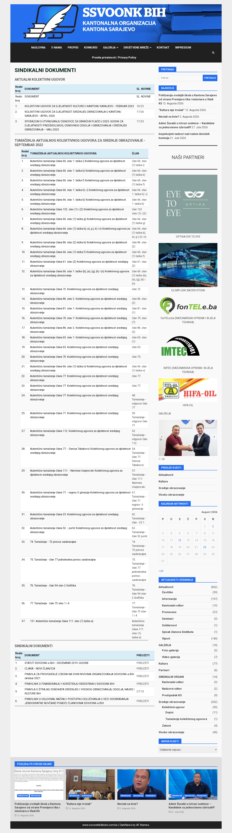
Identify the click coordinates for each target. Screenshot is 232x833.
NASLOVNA (38, 47)
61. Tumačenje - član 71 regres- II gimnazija (139, 500)
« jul (161, 570)
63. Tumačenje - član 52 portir (139, 532)
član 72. (136, 289)
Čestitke (167, 592)
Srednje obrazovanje (172, 488)
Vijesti (166, 638)
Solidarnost (169, 625)
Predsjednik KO (172, 695)
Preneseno (169, 612)
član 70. (136, 356)
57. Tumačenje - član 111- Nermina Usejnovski (139, 479)
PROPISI (73, 47)
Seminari (167, 618)
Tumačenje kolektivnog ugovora (186, 719)
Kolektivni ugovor (173, 707)
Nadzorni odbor (172, 688)
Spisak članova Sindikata (177, 632)
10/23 (140, 106)
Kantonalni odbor (173, 605)
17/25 (140, 121)
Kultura (163, 481)
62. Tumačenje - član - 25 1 (139, 518)
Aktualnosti (166, 474)
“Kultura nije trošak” (171, 110)
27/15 (140, 691)
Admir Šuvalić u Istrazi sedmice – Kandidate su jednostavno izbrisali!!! (193, 784)
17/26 (140, 111)
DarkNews (126, 825)
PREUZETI (143, 663)
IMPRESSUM (183, 47)
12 (179, 540)
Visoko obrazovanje (171, 494)
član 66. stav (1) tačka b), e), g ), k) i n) (139, 232)
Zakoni (166, 725)
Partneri (164, 670)
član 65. (136, 347)
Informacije (169, 599)
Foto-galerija (170, 650)
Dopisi (169, 712)
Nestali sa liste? (169, 116)
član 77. (136, 376)
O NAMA (56, 47)
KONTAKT (163, 47)
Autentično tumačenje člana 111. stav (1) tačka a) (138, 629)
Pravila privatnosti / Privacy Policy (114, 57)
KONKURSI (90, 47)
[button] (214, 436)
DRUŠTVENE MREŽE (136, 47)
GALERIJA (109, 47)
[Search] (213, 52)
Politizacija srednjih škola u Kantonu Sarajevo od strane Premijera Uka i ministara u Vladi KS (188, 99)
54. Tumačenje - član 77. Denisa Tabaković (139, 457)
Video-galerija (171, 657)
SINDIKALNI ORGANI (171, 676)
